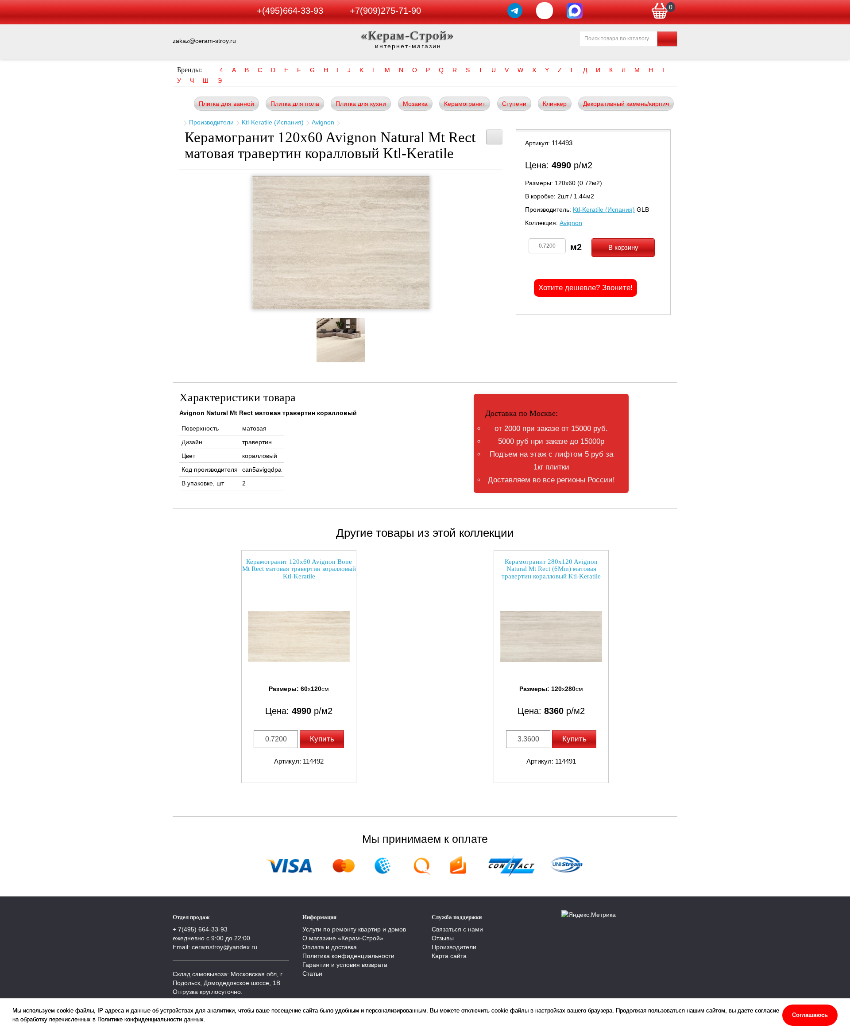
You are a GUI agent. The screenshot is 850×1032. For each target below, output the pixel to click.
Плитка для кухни (361, 103)
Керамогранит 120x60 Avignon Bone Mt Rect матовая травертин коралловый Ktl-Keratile (299, 569)
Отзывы (443, 938)
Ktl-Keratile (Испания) (273, 122)
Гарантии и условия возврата (344, 964)
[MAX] (575, 11)
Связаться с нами (457, 929)
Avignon (323, 122)
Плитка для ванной (226, 103)
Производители (211, 122)
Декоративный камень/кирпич (626, 103)
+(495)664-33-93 (290, 10)
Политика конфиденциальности (348, 955)
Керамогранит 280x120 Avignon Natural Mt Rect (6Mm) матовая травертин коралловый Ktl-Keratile (551, 569)
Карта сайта (449, 955)
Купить (322, 739)
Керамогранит (464, 103)
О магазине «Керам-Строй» (342, 938)
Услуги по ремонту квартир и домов (354, 929)
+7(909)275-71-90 (385, 10)
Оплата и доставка (329, 947)
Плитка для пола (294, 103)
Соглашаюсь (810, 1015)
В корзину (623, 247)
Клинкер (555, 103)
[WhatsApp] (544, 10)
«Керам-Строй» (408, 35)
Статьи (312, 973)
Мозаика (415, 103)
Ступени (514, 103)
